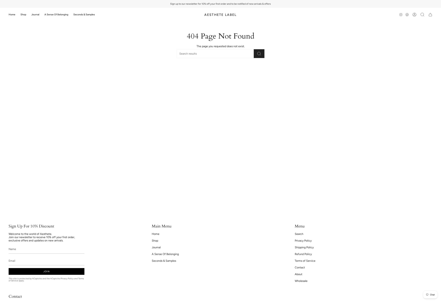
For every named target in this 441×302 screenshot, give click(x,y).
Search (299, 234)
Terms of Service (305, 260)
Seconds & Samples (164, 260)
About (298, 274)
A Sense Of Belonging (165, 254)
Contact (300, 267)
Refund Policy (303, 254)
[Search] (259, 53)
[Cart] (430, 15)
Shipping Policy (304, 247)
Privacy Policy (67, 278)
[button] (23, 15)
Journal (156, 247)
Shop (155, 240)
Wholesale (301, 281)
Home (155, 234)
